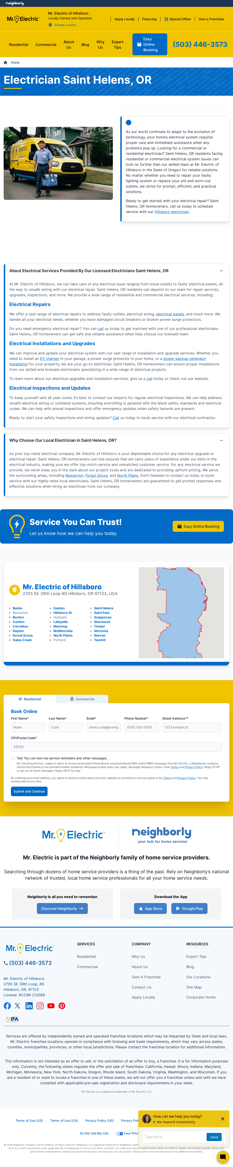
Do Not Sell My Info (94, 1133)
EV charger (49, 358)
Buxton (18, 617)
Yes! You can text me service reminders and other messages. (62, 758)
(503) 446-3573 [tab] (200, 44)
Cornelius (20, 626)
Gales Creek (22, 640)
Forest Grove (96, 475)
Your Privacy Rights (138, 1133)
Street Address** (175, 718)
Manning (60, 626)
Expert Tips (196, 956)
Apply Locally (143, 997)
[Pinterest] (62, 1005)
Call (116, 417)
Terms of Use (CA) (64, 1120)
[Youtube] (51, 1005)
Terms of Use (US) (29, 1120)
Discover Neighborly (59, 908)
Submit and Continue (29, 791)
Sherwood (102, 622)
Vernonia (101, 631)
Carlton (19, 622)
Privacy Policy (194, 767)
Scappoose (102, 617)
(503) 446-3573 (30, 963)
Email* (91, 718)
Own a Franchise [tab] (211, 19)
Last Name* (57, 718)
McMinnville (63, 631)
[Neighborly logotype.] (162, 835)
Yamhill (100, 640)
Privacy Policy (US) (99, 1120)
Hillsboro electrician (171, 211)
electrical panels (170, 314)
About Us (140, 966)
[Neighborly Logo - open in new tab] (14, 3)
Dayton (18, 631)
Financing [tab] (149, 19)
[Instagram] (40, 1005)
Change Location (65, 25)
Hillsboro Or (62, 613)
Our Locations (198, 977)
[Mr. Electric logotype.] (73, 835)
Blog (190, 966)
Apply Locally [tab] (124, 19)
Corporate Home (200, 997)
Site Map (194, 987)
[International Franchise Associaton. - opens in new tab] (12, 1019)
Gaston (59, 608)
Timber (99, 626)
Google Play (192, 908)
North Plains (127, 475)
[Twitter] (18, 1005)
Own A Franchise (146, 977)
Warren (100, 635)
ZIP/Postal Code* (24, 738)
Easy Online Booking (201, 526)
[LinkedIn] (29, 1005)
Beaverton (74, 475)
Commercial (85, 699)
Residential (32, 699)
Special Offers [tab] (180, 19)
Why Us (138, 956)
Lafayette (60, 622)
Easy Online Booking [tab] (150, 44)
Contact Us (141, 987)
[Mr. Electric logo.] (23, 19)
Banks (17, 608)
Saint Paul (101, 613)
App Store (153, 908)
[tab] (69, 44)
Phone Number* (136, 718)
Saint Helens (103, 608)
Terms (174, 767)
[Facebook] (7, 1005)
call (101, 328)
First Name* (20, 718)
